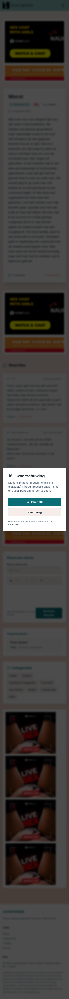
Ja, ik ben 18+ (35, 502)
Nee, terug (34, 512)
